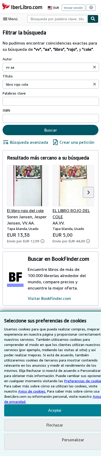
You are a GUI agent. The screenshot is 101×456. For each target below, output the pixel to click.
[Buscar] (93, 19)
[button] (94, 67)
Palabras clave (14, 93)
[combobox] (57, 19)
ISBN (6, 110)
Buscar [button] (50, 130)
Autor (7, 59)
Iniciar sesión (73, 8)
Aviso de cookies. (32, 391)
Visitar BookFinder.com (49, 298)
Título (8, 76)
